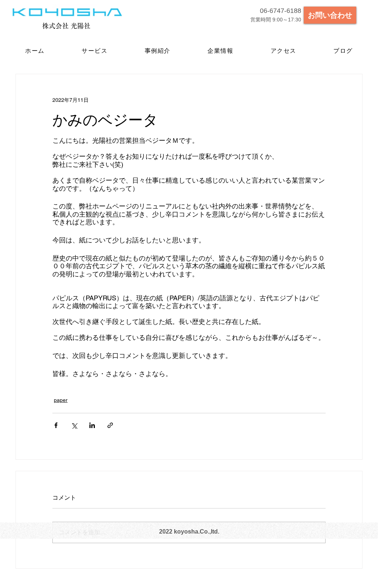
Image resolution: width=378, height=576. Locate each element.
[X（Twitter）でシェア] (74, 425)
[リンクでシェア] (110, 425)
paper (61, 400)
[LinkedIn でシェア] (92, 425)
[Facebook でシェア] (55, 425)
